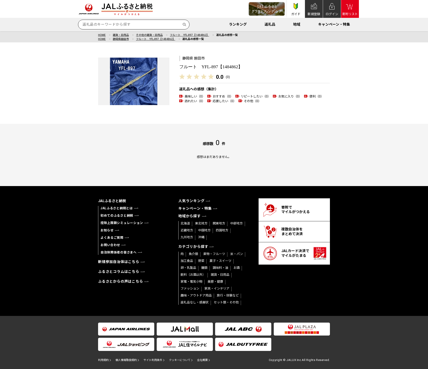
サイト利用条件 (153, 360)
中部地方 (236, 223)
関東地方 (219, 223)
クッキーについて (179, 360)
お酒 (236, 267)
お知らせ (107, 230)
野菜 (201, 261)
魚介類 (193, 254)
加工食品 (187, 261)
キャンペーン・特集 (334, 24)
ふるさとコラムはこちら (118, 271)
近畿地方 (187, 230)
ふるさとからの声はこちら (120, 281)
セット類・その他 (226, 302)
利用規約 (103, 360)
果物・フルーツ (214, 254)
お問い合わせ (110, 245)
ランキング (238, 24)
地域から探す (189, 216)
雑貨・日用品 (121, 35)
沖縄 (201, 237)
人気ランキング (191, 201)
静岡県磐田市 (121, 39)
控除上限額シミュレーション (122, 223)
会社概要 (202, 360)
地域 (296, 24)
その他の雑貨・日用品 (149, 35)
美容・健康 (215, 281)
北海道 (185, 223)
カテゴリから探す (193, 247)
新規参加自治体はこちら (118, 262)
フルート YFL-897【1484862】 (189, 35)
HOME (102, 35)
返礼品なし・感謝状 (195, 302)
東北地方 (201, 223)
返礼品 (270, 24)
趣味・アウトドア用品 (196, 295)
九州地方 (187, 237)
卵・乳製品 (188, 267)
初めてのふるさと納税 (117, 215)
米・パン (236, 254)
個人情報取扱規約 (126, 360)
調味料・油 (220, 267)
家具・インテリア (216, 288)
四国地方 (222, 230)
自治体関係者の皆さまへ (119, 252)
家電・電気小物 (191, 281)
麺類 (204, 267)
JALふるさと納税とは (117, 208)
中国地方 (204, 230)
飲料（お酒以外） (193, 274)
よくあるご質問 (112, 237)
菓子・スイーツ (220, 261)
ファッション (190, 288)
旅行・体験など (228, 295)
